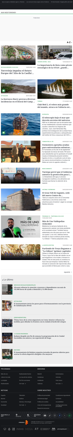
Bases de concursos (43, 408)
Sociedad (3, 405)
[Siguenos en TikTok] (50, 415)
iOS (28, 416)
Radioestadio (5, 383)
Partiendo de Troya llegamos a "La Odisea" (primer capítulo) (56, 249)
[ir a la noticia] (7, 289)
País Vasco (59, 380)
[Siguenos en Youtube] (45, 415)
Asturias (58, 377)
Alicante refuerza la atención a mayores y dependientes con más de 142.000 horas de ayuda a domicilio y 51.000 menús (40, 288)
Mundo (3, 398)
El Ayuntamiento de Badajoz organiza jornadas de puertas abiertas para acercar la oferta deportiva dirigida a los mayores (41, 353)
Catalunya (40, 377)
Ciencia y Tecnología (25, 402)
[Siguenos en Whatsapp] (70, 415)
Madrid (39, 374)
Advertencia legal (42, 398)
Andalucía (40, 380)
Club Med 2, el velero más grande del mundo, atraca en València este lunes (54, 107)
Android (18, 416)
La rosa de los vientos (25, 377)
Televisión (22, 395)
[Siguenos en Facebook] (60, 415)
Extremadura (59, 374)
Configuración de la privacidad (61, 405)
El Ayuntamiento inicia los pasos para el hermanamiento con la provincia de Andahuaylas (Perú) (42, 305)
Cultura (21, 398)
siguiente (67, 272)
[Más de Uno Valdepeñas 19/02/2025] (20, 226)
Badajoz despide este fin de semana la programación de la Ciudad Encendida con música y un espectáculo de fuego (39, 337)
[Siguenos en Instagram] (55, 415)
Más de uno (4, 374)
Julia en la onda (5, 377)
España (3, 395)
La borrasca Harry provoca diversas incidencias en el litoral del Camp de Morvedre (18, 101)
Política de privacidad (43, 395)
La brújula (4, 380)
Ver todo (21, 383)
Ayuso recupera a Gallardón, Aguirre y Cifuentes (13, 1)
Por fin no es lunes (24, 380)
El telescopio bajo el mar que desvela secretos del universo (56, 118)
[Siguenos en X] (65, 415)
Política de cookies (42, 402)
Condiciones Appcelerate (63, 395)
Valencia (39, 383)
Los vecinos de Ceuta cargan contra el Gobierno (37, 1)
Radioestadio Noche (25, 374)
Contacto (58, 398)
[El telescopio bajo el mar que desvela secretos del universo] (20, 124)
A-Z (69, 42)
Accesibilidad (59, 402)
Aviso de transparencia (44, 405)
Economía (4, 402)
